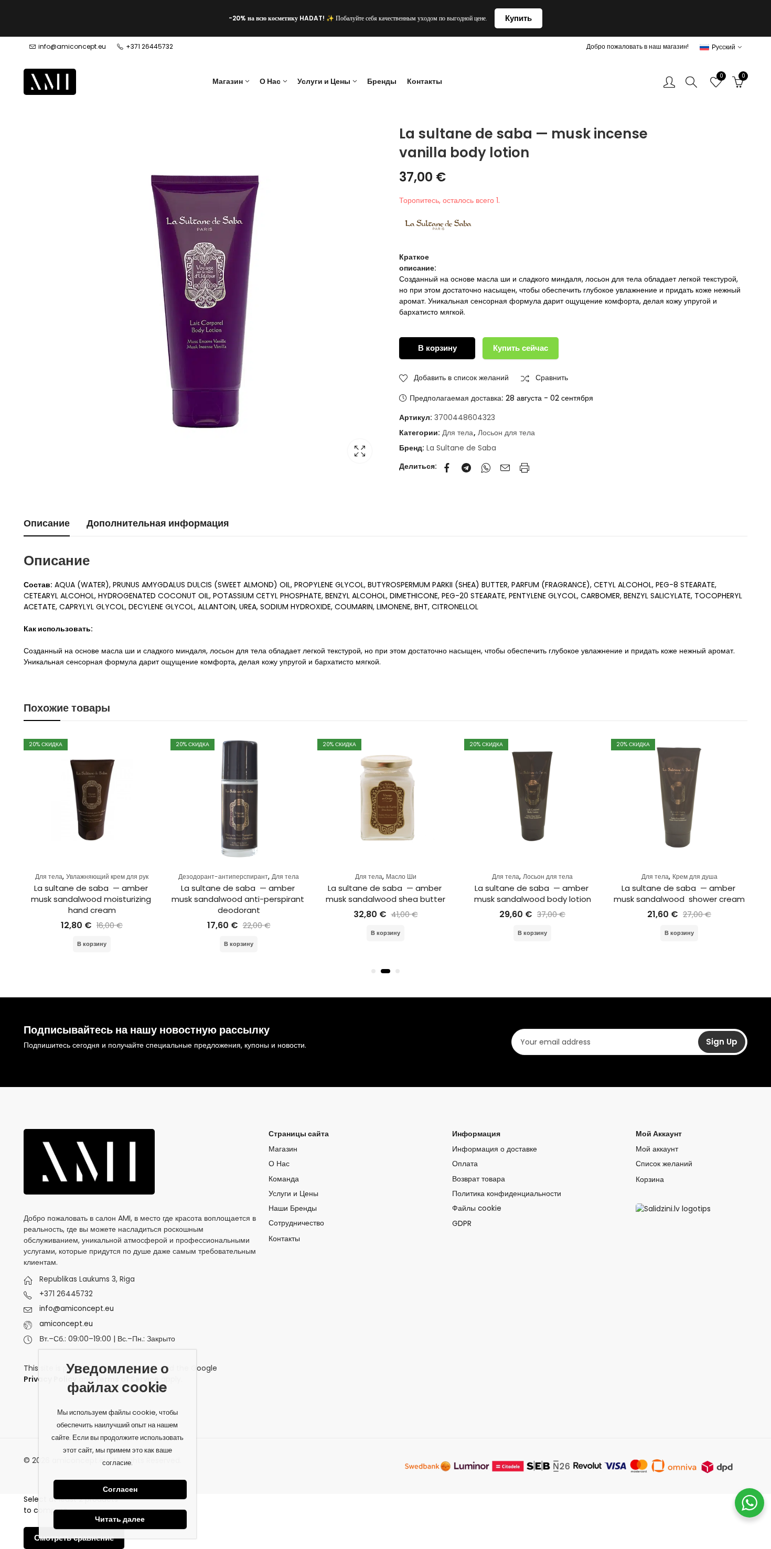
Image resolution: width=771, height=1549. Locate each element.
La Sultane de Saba (461, 448)
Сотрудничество (296, 1223)
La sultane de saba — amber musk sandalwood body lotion (532, 894)
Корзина (650, 1179)
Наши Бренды (293, 1208)
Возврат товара (478, 1179)
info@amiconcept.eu (76, 1309)
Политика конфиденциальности (506, 1194)
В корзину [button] (91, 944)
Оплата (465, 1164)
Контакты (284, 1238)
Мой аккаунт (657, 1149)
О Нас (279, 1164)
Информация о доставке (494, 1149)
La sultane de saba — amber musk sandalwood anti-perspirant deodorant (239, 899)
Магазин (283, 1149)
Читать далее (120, 1519)
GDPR (462, 1223)
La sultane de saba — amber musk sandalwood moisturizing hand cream (92, 899)
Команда (284, 1179)
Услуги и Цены (293, 1194)
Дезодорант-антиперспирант (223, 876)
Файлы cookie (476, 1208)
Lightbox (360, 451)
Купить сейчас (520, 347)
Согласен (120, 1489)
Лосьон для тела (506, 432)
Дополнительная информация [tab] (158, 523)
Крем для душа (695, 876)
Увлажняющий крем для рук (107, 876)
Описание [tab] (47, 523)
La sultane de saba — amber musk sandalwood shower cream (679, 894)
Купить (518, 18)
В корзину (437, 347)
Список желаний (664, 1164)
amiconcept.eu (66, 1324)
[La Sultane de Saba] (438, 224)
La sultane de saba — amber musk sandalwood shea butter (385, 894)
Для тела (457, 432)
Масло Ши (401, 876)
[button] (373, 971)
